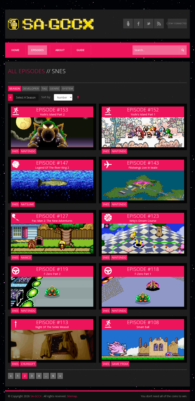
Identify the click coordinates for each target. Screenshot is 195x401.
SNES (15, 151)
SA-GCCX (36, 396)
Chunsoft (28, 364)
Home (15, 50)
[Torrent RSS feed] (159, 23)
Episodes (37, 50)
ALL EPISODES (26, 71)
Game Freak (120, 364)
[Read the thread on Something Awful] (128, 23)
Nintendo (28, 151)
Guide (81, 50)
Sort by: (46, 97)
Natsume (27, 204)
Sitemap (72, 396)
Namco (26, 257)
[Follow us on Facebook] (138, 23)
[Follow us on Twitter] (148, 23)
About (60, 50)
